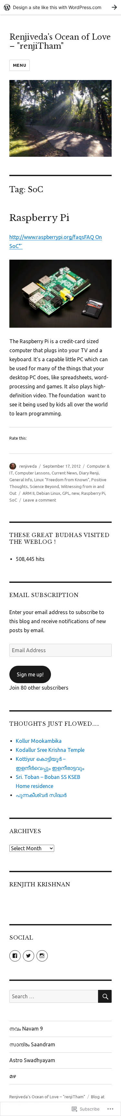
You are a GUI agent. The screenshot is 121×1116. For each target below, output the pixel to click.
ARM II (29, 493)
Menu (19, 65)
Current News (64, 473)
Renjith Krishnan (39, 884)
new (75, 493)
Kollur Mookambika (39, 741)
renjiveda (28, 466)
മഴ (12, 1076)
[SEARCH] (105, 996)
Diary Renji (89, 473)
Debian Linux (48, 493)
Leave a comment (39, 500)
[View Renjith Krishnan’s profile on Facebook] (15, 956)
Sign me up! (30, 674)
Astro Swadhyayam (32, 1060)
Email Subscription (44, 595)
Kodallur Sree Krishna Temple (50, 750)
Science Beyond (44, 486)
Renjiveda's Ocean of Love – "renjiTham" (60, 42)
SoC (13, 500)
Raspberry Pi (39, 218)
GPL (66, 493)
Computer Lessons (32, 473)
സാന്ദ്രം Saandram (32, 1044)
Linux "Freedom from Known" (61, 479)
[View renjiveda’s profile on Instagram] (42, 956)
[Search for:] (53, 996)
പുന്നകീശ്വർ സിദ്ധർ (41, 795)
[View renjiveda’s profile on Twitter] (28, 956)
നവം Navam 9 (26, 1028)
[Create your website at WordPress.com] (60, 7)
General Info (20, 479)
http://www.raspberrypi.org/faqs (46, 237)
